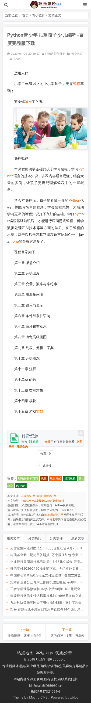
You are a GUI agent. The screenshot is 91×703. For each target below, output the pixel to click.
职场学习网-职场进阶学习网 (46, 4)
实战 (39, 411)
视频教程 (70, 478)
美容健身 (69, 666)
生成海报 (45, 465)
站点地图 (25, 652)
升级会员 (22, 446)
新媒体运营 (17, 666)
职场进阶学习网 (28, 478)
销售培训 (47, 666)
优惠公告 (63, 652)
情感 (58, 666)
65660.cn (59, 659)
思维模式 (55, 478)
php (16, 241)
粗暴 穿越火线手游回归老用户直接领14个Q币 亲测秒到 (50, 609)
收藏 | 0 (45, 453)
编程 (76, 83)
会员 (48, 441)
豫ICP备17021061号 (45, 691)
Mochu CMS (38, 697)
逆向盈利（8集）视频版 (67, 635)
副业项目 (32, 666)
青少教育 (38, 15)
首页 (25, 15)
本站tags (44, 652)
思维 (44, 478)
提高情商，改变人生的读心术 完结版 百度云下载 (24, 635)
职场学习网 (44, 659)
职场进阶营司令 (55, 53)
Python (74, 200)
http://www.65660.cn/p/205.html (42, 500)
